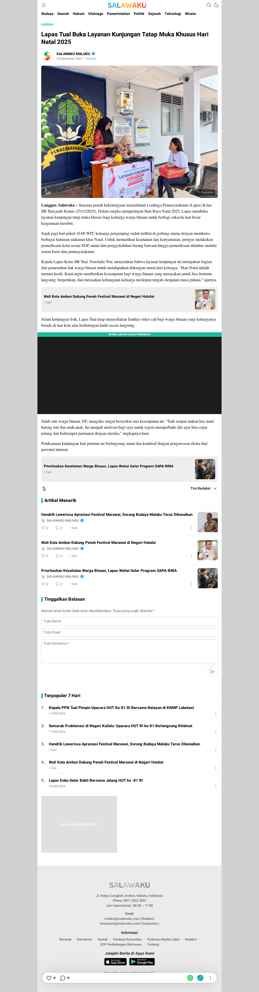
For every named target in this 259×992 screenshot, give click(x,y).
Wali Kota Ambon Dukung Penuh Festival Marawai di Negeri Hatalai (99, 296)
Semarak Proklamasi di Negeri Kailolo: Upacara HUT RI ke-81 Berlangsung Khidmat (120, 725)
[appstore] (115, 962)
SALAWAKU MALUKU (73, 54)
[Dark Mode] (216, 5)
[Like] (49, 978)
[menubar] (44, 5)
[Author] (47, 56)
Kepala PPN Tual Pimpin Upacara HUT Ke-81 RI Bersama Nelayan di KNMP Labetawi (121, 707)
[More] (191, 528)
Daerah (47, 24)
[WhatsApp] (190, 978)
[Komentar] (62, 978)
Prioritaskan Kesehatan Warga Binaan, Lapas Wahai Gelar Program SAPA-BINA (108, 466)
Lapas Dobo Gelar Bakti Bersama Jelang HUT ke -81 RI (96, 780)
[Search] (209, 5)
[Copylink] (200, 978)
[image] (208, 522)
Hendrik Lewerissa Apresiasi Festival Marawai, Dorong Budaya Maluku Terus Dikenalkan (116, 514)
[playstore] (142, 962)
